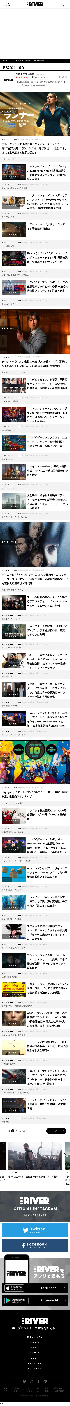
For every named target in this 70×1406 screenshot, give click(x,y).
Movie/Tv (35, 1337)
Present (35, 1363)
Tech (35, 1358)
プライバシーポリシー (17, 1389)
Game (35, 1347)
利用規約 (5, 1389)
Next (66, 1155)
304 (25, 1130)
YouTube (35, 1369)
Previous (3, 1155)
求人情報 (46, 1389)
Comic (35, 1353)
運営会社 (39, 1389)
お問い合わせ (30, 1389)
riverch (46, 1395)
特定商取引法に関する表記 (59, 1389)
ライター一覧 (25, 61)
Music (35, 1342)
